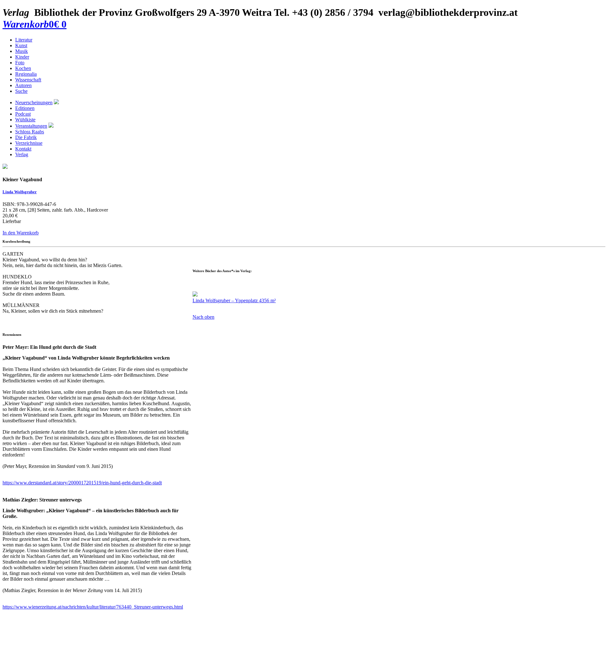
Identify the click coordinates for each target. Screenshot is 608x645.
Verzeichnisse (28, 143)
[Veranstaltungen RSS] (51, 126)
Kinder (22, 57)
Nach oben (203, 317)
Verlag (21, 154)
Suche (21, 91)
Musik (21, 51)
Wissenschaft (28, 79)
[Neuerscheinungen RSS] (56, 102)
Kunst (21, 45)
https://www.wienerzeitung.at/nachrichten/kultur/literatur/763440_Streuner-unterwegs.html (93, 607)
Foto (19, 62)
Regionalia (26, 74)
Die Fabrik (26, 137)
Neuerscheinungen (34, 102)
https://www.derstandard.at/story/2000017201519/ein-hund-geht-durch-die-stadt (82, 482)
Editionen (25, 108)
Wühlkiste (25, 119)
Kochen (23, 68)
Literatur (23, 39)
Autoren (23, 85)
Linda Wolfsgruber (20, 191)
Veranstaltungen (31, 126)
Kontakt (23, 148)
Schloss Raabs (29, 131)
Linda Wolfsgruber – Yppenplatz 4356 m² (234, 300)
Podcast (23, 114)
